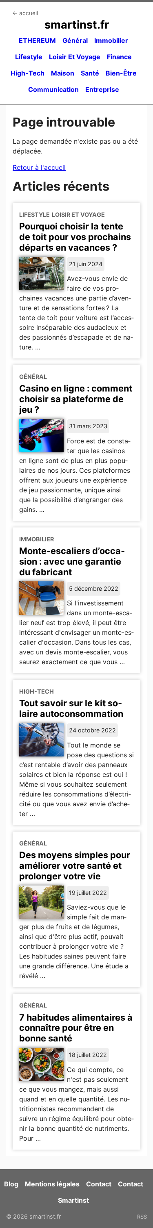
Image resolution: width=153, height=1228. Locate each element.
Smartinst (73, 1200)
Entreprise (102, 89)
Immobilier (111, 40)
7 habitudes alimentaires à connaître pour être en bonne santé (76, 1028)
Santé (90, 73)
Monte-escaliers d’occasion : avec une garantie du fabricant (72, 561)
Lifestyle (28, 57)
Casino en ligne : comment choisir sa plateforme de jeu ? (75, 399)
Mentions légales (52, 1184)
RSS (142, 1216)
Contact (98, 1184)
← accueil (25, 13)
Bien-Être (121, 73)
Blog (11, 1184)
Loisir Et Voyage (74, 57)
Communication (53, 89)
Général (75, 40)
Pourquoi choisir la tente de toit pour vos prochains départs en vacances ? (75, 237)
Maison (62, 73)
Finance (119, 57)
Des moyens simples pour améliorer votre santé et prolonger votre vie (74, 865)
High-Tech (27, 73)
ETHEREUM (37, 40)
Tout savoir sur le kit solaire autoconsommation (71, 708)
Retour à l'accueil (39, 167)
